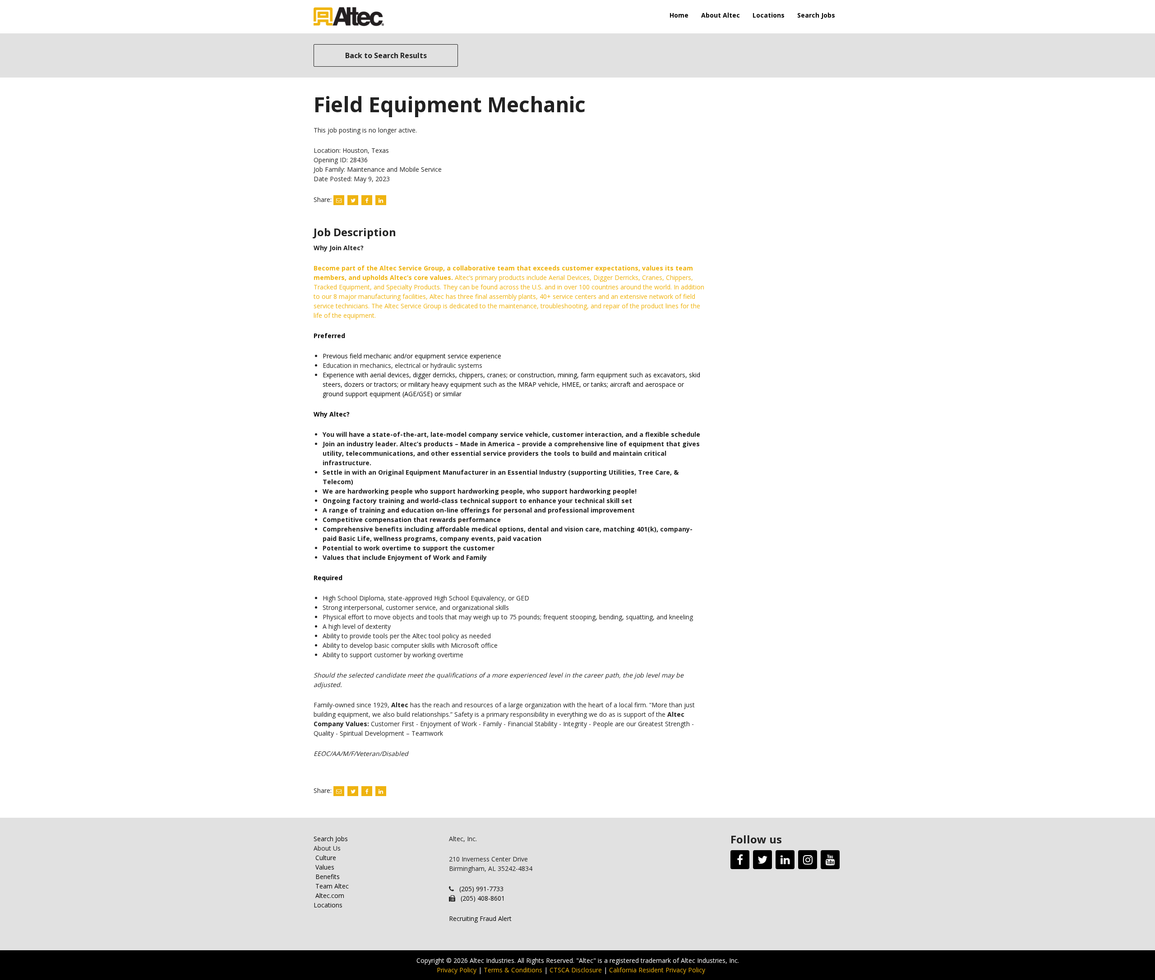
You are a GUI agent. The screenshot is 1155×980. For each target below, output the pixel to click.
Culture (325, 857)
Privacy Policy (456, 970)
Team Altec (332, 886)
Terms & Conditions (513, 970)
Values (324, 867)
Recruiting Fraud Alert (480, 918)
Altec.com (329, 895)
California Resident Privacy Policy (657, 970)
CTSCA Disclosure (576, 970)
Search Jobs (816, 15)
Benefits (327, 876)
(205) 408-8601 (483, 898)
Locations (769, 15)
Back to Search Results (386, 55)
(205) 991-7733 (481, 888)
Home (679, 15)
